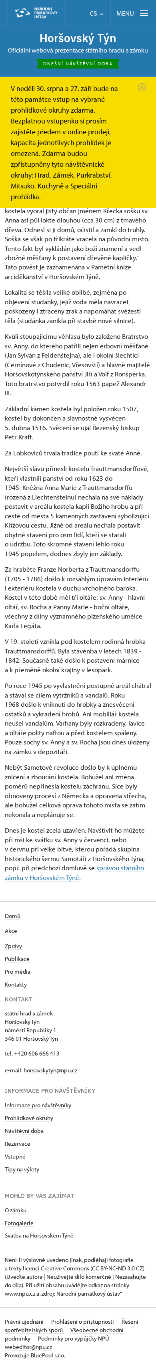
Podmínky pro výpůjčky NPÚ (73, 1338)
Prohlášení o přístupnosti (83, 1321)
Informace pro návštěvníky (38, 1105)
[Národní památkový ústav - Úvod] (36, 13)
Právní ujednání (25, 1321)
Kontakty (16, 984)
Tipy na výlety (22, 1169)
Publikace (17, 959)
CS (94, 13)
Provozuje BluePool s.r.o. (35, 1355)
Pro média (17, 971)
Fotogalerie (19, 1223)
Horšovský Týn (78, 37)
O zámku (15, 1210)
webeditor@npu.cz (28, 1347)
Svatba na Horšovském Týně (39, 1235)
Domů (12, 916)
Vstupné (15, 1156)
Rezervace (17, 1143)
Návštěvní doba (24, 1130)
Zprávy (13, 946)
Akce (11, 930)
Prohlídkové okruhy (29, 1118)
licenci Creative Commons (56, 1268)
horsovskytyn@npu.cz (50, 1070)
